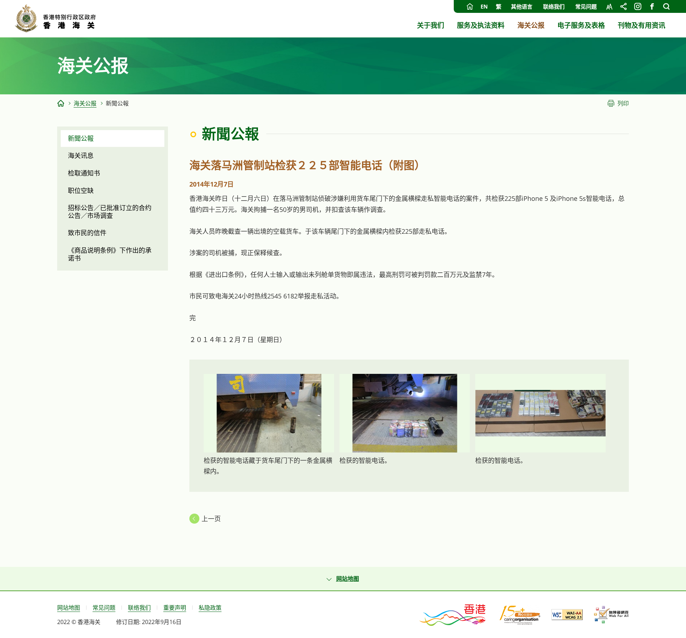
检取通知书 (84, 173)
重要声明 (174, 608)
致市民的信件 (87, 232)
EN (484, 6)
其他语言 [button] (521, 6)
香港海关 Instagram (637, 6)
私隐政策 (210, 608)
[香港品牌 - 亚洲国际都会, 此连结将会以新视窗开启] (453, 614)
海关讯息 (81, 155)
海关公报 (85, 103)
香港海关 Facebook (652, 6)
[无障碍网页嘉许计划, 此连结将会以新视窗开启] (611, 614)
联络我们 (554, 6)
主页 (469, 6)
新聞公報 (81, 138)
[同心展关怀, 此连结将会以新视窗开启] (520, 614)
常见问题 (586, 6)
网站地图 (68, 608)
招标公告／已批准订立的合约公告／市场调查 (109, 211)
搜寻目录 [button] (666, 6)
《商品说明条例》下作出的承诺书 (109, 254)
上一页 (211, 518)
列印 (623, 103)
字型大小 (609, 6)
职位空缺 (81, 190)
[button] (343, 578)
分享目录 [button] (623, 6)
